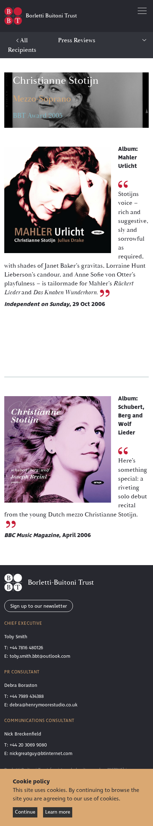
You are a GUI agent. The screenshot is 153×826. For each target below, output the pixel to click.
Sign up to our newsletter (38, 606)
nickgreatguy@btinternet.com (41, 753)
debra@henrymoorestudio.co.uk (44, 705)
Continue (25, 812)
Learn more (57, 812)
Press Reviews (76, 40)
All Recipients (22, 45)
